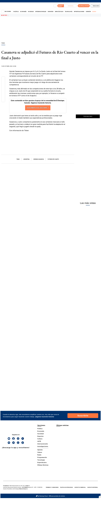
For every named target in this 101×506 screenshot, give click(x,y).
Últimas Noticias (42, 465)
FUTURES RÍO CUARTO (53, 159)
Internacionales (40, 11)
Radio (94, 11)
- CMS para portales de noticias (52, 496)
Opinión (88, 11)
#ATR (39, 441)
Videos (39, 452)
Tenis (18, 159)
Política (16, 11)
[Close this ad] (100, 497)
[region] (50, 30)
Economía (23, 11)
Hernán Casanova (38, 159)
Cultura (39, 438)
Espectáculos (59, 11)
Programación (42, 457)
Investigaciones (79, 11)
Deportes (50, 11)
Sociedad (31, 11)
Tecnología (68, 11)
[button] (3, 79)
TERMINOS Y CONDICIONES (52, 487)
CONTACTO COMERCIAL (80, 487)
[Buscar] (55, 6)
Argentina (26, 159)
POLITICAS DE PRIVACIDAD (66, 487)
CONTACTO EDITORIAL (92, 487)
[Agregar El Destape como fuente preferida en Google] (65, 66)
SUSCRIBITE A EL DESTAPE (37, 108)
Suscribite (82, 415)
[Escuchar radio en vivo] (70, 5)
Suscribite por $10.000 (84, 5)
